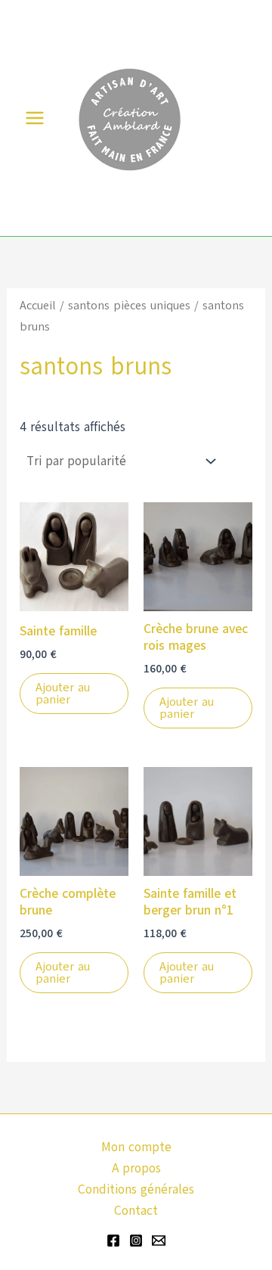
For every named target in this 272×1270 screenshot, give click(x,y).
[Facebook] (113, 1240)
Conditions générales (136, 1189)
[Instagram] (136, 1240)
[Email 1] (158, 1240)
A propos (136, 1168)
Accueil (38, 305)
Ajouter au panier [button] (63, 693)
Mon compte (136, 1147)
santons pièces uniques (129, 305)
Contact (136, 1210)
